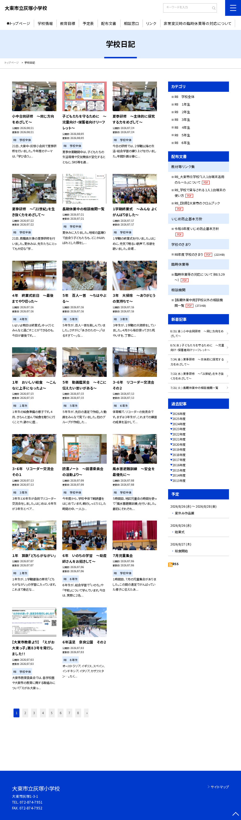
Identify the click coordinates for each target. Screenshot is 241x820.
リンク (151, 23)
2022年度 (179, 434)
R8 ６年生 (182, 142)
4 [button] (43, 713)
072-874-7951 (31, 801)
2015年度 (179, 470)
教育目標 (67, 23)
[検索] (212, 8)
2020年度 (179, 444)
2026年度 (179, 413)
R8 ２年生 (182, 111)
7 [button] (69, 713)
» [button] (87, 713)
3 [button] (34, 713)
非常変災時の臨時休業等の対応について (198, 23)
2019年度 (179, 449)
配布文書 (108, 23)
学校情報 (45, 23)
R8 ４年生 (182, 127)
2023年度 (179, 429)
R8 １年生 (182, 104)
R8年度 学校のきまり (200, 254)
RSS (176, 564)
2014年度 (179, 475)
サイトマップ (220, 786)
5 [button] (52, 713)
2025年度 (179, 418)
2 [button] (25, 713)
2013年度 (179, 480)
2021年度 (179, 439)
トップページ (19, 23)
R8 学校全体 (184, 96)
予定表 (88, 23)
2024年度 (179, 424)
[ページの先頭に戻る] (235, 814)
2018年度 (179, 455)
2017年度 (179, 460)
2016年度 (179, 465)
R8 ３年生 (182, 119)
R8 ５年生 (182, 135)
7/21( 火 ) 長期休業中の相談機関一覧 (194, 388)
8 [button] (78, 713)
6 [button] (60, 713)
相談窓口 (131, 23)
